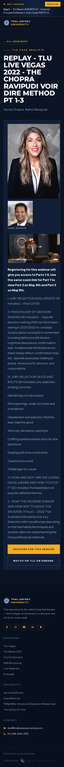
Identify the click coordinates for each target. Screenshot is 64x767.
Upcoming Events (13, 692)
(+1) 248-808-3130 (18, 733)
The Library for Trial (14, 709)
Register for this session (33, 549)
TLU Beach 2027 (13, 651)
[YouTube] (24, 627)
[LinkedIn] (32, 627)
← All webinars (16, 41)
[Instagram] (15, 627)
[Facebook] (7, 627)
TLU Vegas (9, 646)
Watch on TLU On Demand (33, 560)
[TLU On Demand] (41, 627)
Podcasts (9, 674)
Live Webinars (11, 668)
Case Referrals (12, 698)
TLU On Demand (13, 657)
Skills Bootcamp (13, 663)
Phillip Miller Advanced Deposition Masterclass (29, 703)
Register (52, 4)
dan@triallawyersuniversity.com (25, 728)
